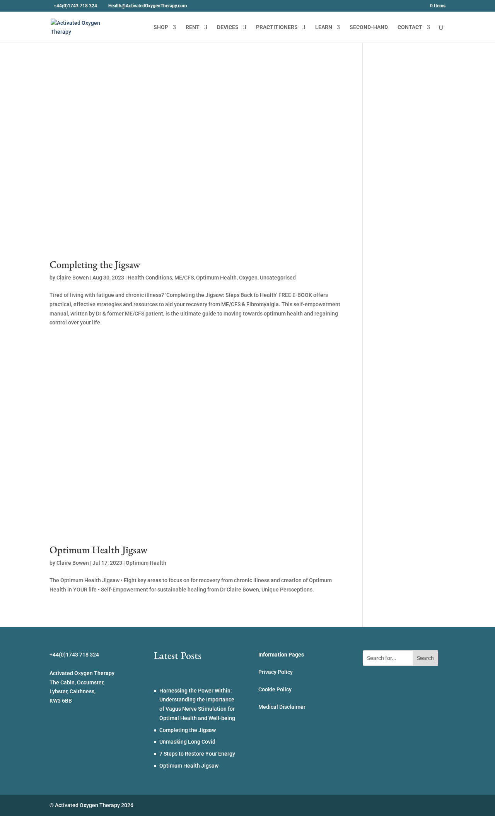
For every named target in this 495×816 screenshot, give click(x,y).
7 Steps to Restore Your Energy (197, 754)
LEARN (323, 27)
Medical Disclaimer (282, 707)
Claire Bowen (72, 277)
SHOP (161, 27)
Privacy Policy (275, 672)
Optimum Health (216, 277)
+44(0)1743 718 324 (75, 6)
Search (425, 658)
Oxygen (248, 277)
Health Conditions (150, 277)
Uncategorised (278, 277)
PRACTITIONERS (277, 27)
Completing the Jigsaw (95, 264)
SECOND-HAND (369, 27)
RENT (193, 27)
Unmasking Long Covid (187, 742)
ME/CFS (184, 277)
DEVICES (228, 27)
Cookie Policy (275, 689)
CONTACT (410, 27)
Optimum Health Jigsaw (98, 549)
